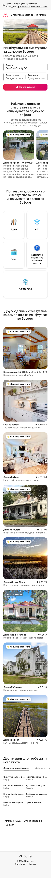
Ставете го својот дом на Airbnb (28, 14)
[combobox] (25, 68)
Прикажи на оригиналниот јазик (32, 6)
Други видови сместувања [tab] (16, 768)
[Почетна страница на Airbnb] (5, 14)
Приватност (20, 864)
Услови (32, 864)
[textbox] (14, 78)
